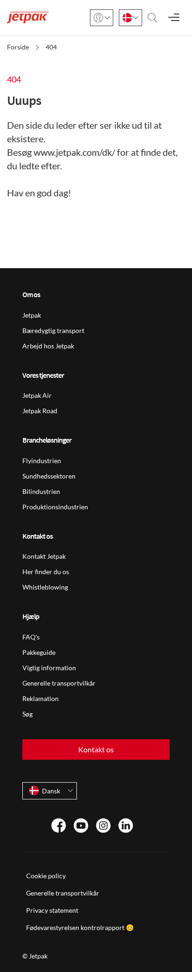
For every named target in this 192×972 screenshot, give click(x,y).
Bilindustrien (41, 491)
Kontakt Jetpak (44, 556)
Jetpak (31, 315)
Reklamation (40, 698)
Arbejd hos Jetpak (48, 346)
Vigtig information (49, 668)
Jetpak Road (39, 411)
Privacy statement (52, 910)
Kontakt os (96, 749)
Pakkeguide (38, 652)
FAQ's (31, 637)
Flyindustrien (41, 461)
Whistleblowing (45, 587)
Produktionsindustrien (55, 507)
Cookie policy (46, 876)
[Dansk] (130, 17)
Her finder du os (45, 572)
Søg (27, 714)
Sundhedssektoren (48, 476)
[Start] (28, 17)
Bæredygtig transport (53, 330)
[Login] (101, 17)
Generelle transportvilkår (59, 683)
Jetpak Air (37, 395)
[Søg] (152, 17)
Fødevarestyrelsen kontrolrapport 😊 (80, 927)
